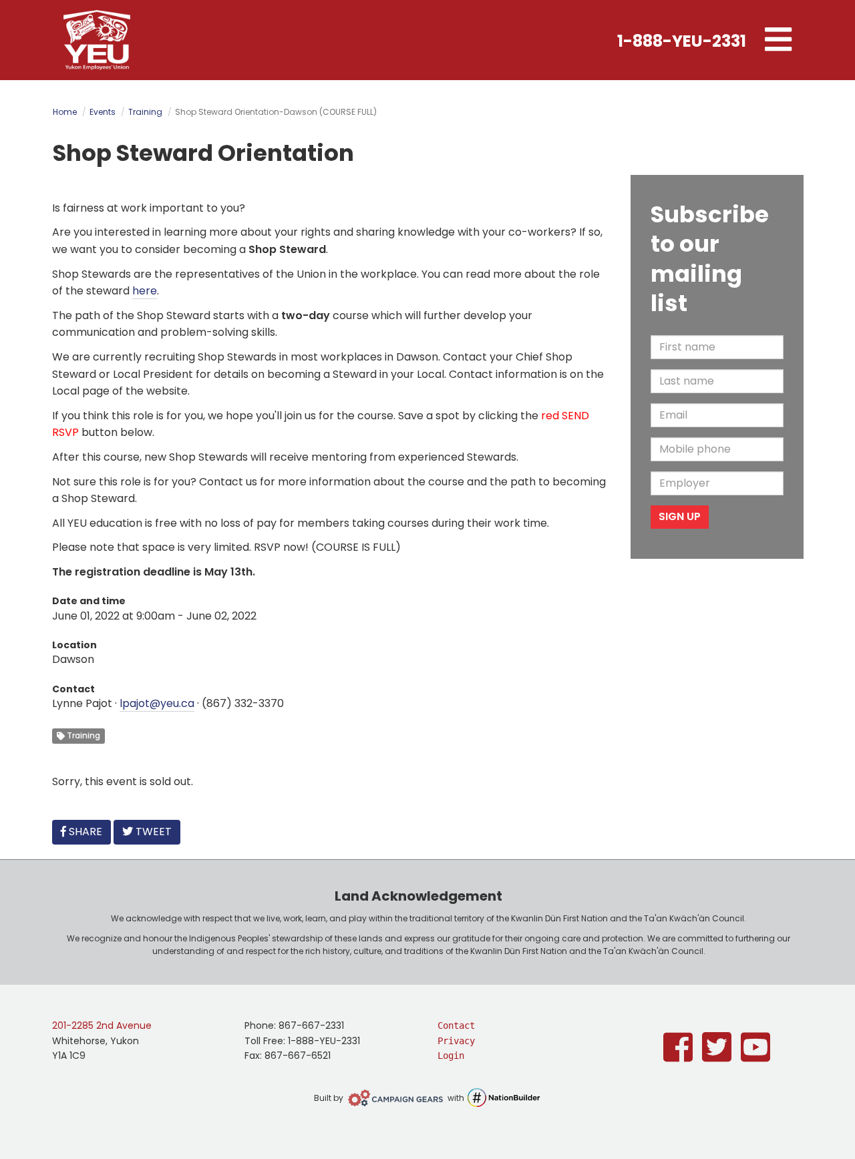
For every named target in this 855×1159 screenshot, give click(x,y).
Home (65, 112)
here (144, 290)
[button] (778, 40)
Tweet (152, 831)
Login (451, 1055)
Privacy (456, 1040)
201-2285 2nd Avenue (102, 1025)
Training (145, 112)
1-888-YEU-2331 (681, 41)
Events (103, 112)
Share (88, 831)
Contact (456, 1025)
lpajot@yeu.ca (157, 703)
